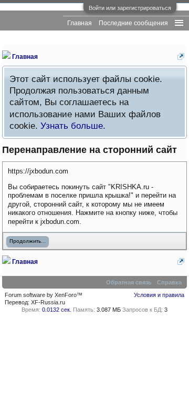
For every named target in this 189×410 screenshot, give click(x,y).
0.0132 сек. (56, 309)
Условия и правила (159, 295)
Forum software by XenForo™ (43, 295)
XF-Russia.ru (48, 302)
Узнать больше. (73, 125)
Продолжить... (27, 241)
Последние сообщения (133, 23)
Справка (169, 282)
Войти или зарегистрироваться (130, 8)
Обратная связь (129, 282)
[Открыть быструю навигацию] (180, 56)
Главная (79, 23)
